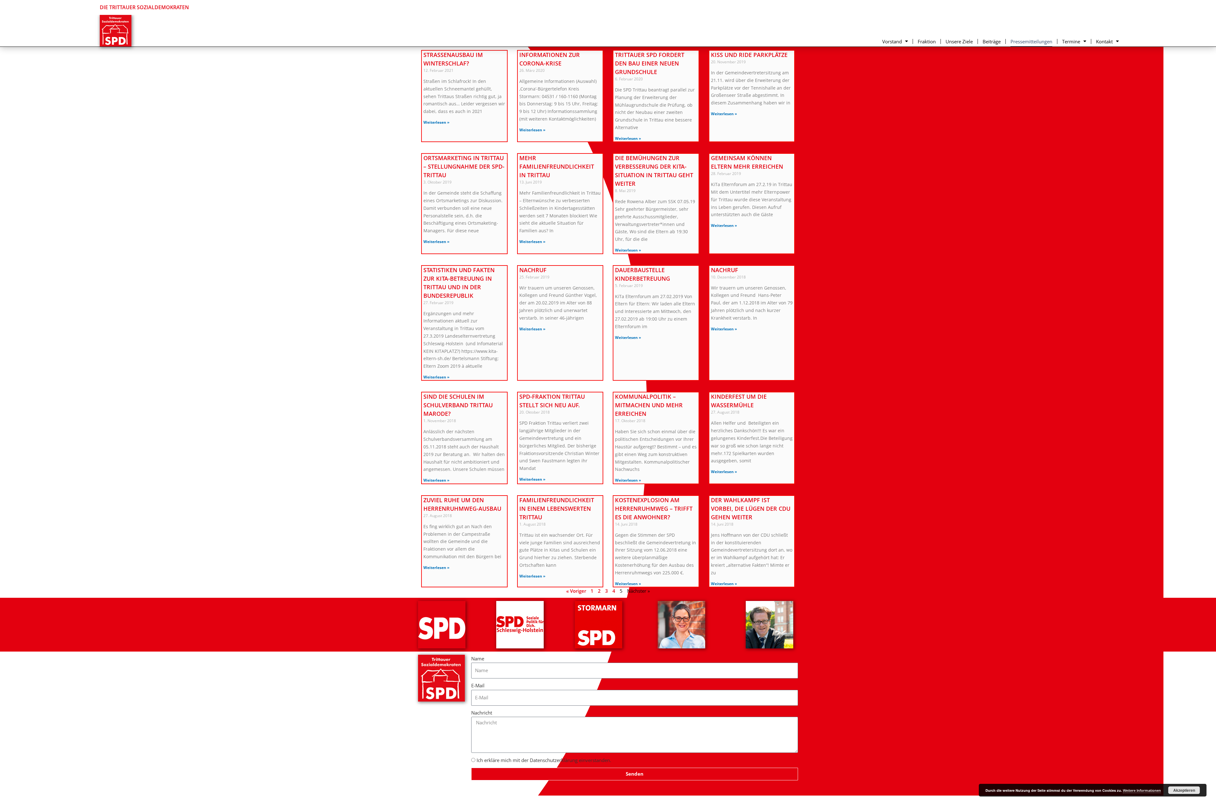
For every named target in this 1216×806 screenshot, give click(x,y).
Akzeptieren (1184, 790)
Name (477, 658)
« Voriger (576, 591)
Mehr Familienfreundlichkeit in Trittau (556, 166)
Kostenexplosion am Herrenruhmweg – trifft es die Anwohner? (654, 508)
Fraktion (927, 41)
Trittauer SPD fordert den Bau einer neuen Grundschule (649, 63)
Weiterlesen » (436, 122)
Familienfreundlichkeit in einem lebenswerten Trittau (556, 508)
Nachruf (533, 270)
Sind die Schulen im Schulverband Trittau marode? (458, 405)
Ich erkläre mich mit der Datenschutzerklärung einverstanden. (544, 760)
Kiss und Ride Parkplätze (749, 55)
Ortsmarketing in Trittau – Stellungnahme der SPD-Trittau (463, 166)
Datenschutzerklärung (608, 790)
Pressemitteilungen (1031, 41)
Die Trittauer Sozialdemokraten (144, 7)
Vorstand (892, 41)
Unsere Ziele (959, 41)
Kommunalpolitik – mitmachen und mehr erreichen (649, 405)
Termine (1071, 41)
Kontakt (1104, 41)
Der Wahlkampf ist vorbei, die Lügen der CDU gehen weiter (750, 508)
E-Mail (477, 685)
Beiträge (992, 41)
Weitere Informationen (1142, 790)
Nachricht (481, 712)
